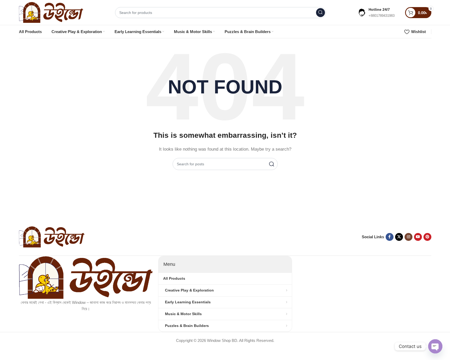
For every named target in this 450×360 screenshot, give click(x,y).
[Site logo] (51, 12)
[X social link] (399, 237)
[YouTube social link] (418, 237)
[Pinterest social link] (427, 237)
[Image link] (52, 236)
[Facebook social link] (390, 237)
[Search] (320, 12)
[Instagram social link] (408, 237)
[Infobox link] (376, 12)
